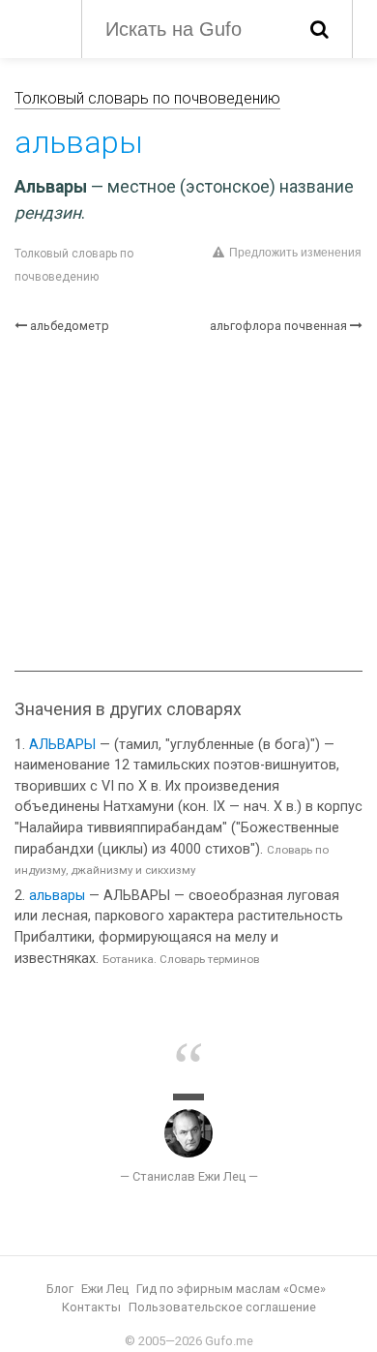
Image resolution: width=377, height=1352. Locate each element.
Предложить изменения (295, 252)
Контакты (91, 1307)
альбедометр (69, 325)
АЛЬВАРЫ (62, 744)
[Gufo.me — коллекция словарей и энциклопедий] (38, 27)
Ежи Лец (105, 1288)
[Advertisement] (188, 503)
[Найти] (319, 29)
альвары (57, 895)
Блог (59, 1288)
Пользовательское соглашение (222, 1307)
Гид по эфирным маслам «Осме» (231, 1288)
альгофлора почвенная (278, 325)
